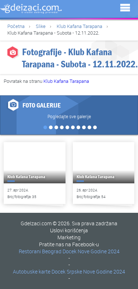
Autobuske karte (31, 271)
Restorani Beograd (40, 251)
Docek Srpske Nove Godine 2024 (88, 271)
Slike (41, 26)
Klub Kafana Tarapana (79, 26)
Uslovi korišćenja (69, 230)
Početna (16, 26)
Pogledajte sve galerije (69, 116)
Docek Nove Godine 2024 (91, 251)
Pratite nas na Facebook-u (69, 244)
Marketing (69, 237)
